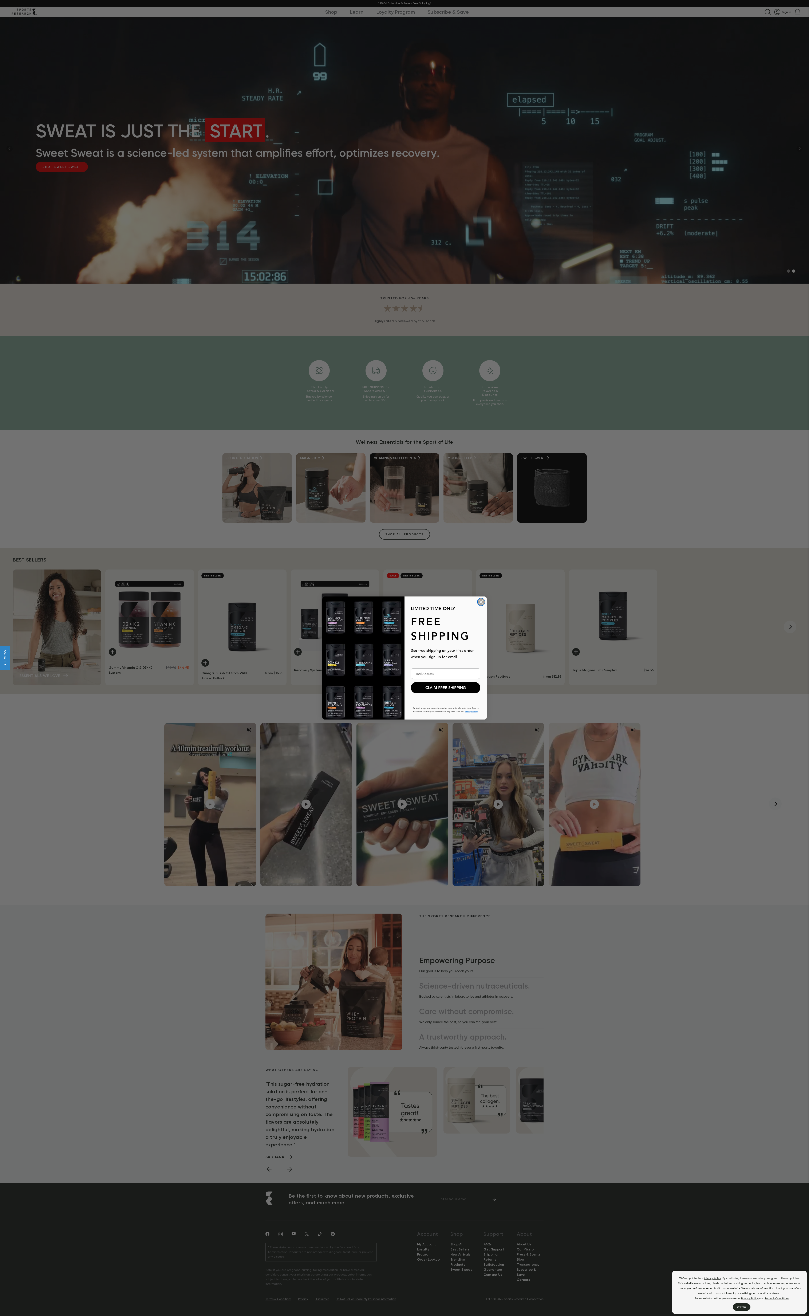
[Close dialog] (481, 602)
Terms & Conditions (777, 1298)
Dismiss (741, 1306)
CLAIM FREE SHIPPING (445, 688)
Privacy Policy (712, 1278)
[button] (5, 658)
